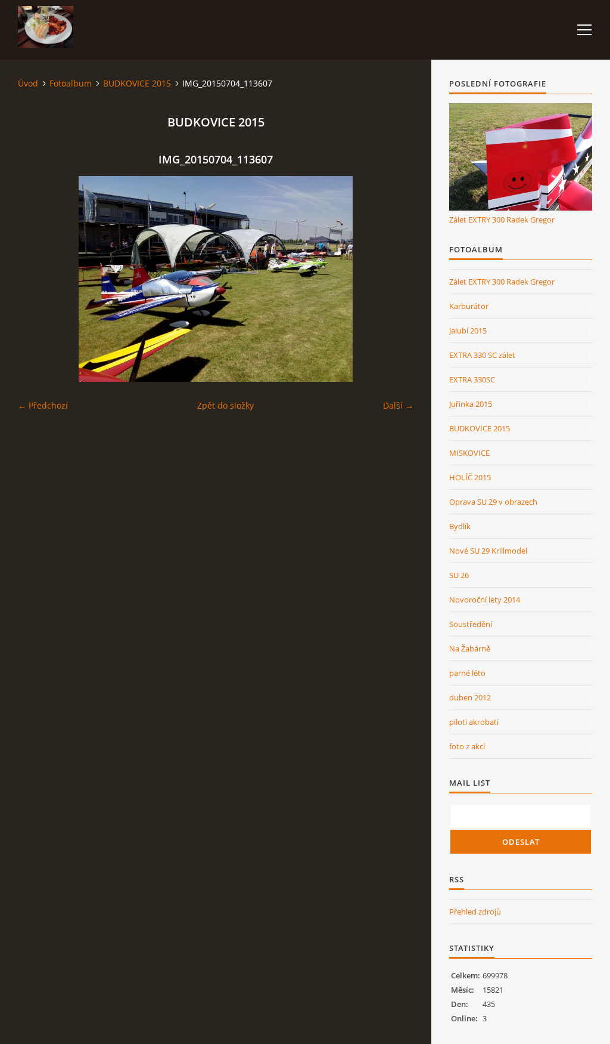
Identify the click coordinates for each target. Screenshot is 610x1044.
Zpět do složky (225, 405)
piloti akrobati (474, 721)
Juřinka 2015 (470, 404)
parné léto (467, 673)
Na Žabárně (469, 648)
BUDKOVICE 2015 (137, 83)
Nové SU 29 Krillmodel (488, 550)
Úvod (28, 83)
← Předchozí (43, 405)
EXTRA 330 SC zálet (482, 355)
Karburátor (468, 306)
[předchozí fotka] (37, 279)
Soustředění (470, 624)
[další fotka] (394, 279)
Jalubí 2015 (468, 330)
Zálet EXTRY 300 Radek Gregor (502, 219)
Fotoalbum (70, 83)
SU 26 (459, 575)
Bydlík (460, 526)
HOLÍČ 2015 (470, 477)
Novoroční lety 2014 (484, 599)
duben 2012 (470, 697)
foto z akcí (467, 746)
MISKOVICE (469, 452)
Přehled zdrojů (475, 911)
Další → (398, 405)
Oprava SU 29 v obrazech (493, 501)
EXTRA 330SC (472, 379)
